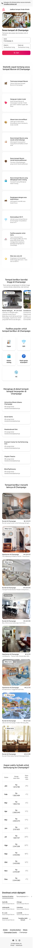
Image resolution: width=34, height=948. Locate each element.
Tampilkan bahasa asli (10, 4)
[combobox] (16, 41)
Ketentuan (19, 945)
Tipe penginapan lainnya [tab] (23, 896)
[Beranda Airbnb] (3, 9)
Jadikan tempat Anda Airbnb (19, 9)
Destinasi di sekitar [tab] (7, 896)
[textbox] (9, 47)
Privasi (12, 945)
